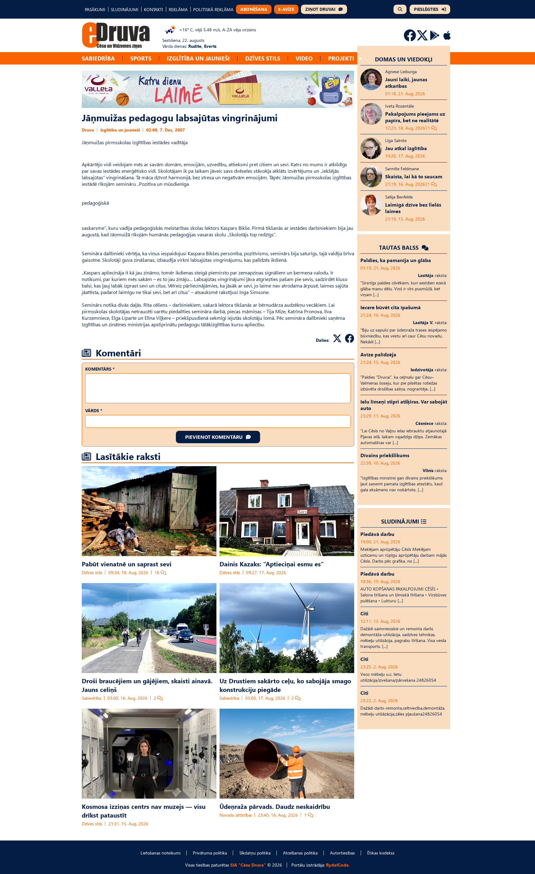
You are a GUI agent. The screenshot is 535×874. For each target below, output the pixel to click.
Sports (140, 58)
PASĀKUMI (95, 9)
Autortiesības (342, 853)
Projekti (341, 58)
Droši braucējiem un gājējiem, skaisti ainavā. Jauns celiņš (147, 684)
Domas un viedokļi (404, 59)
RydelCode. (338, 865)
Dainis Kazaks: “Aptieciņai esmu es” (272, 563)
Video (304, 58)
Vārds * (93, 410)
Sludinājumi (400, 521)
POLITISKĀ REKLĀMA (213, 9)
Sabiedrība (98, 58)
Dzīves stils (262, 58)
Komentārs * (100, 369)
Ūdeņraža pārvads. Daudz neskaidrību (275, 806)
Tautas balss (399, 247)
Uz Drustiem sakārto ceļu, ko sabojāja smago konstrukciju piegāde (285, 684)
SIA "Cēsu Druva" (248, 865)
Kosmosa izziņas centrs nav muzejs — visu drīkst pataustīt (144, 810)
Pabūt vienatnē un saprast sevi (127, 563)
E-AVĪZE (286, 9)
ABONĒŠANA (253, 9)
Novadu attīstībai (236, 815)
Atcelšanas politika (300, 853)
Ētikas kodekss (380, 853)
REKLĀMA (178, 9)
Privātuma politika (210, 853)
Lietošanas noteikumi (161, 853)
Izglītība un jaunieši (198, 58)
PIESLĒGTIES (426, 9)
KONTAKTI (153, 9)
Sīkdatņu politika (255, 853)
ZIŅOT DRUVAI (320, 9)
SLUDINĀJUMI (124, 9)
